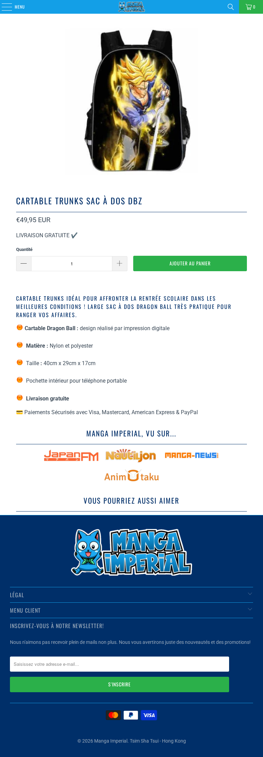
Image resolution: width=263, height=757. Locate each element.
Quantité (24, 249)
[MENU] (3, 7)
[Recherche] (230, 7)
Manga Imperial (110, 741)
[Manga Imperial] (131, 7)
